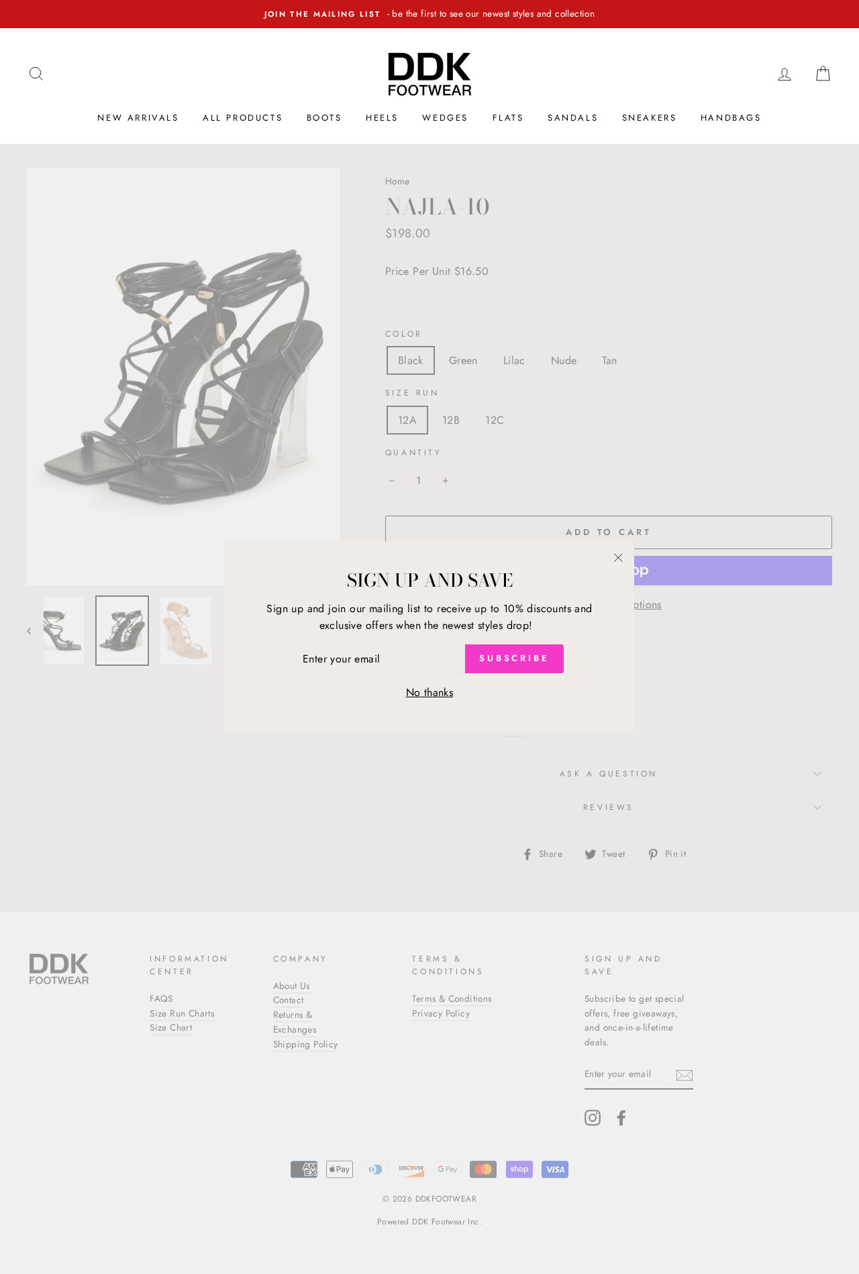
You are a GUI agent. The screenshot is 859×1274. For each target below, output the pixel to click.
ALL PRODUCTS (243, 117)
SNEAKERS (649, 117)
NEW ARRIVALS (138, 117)
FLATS (508, 117)
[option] (429, 14)
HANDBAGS (731, 117)
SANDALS (573, 117)
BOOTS (324, 117)
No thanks (430, 692)
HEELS (382, 117)
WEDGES (445, 117)
